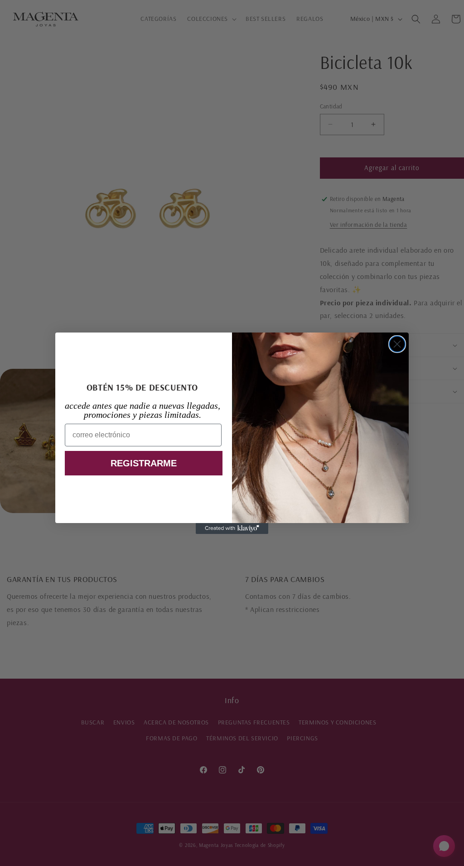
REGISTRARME (144, 463)
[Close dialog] (397, 344)
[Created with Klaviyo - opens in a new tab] (232, 528)
